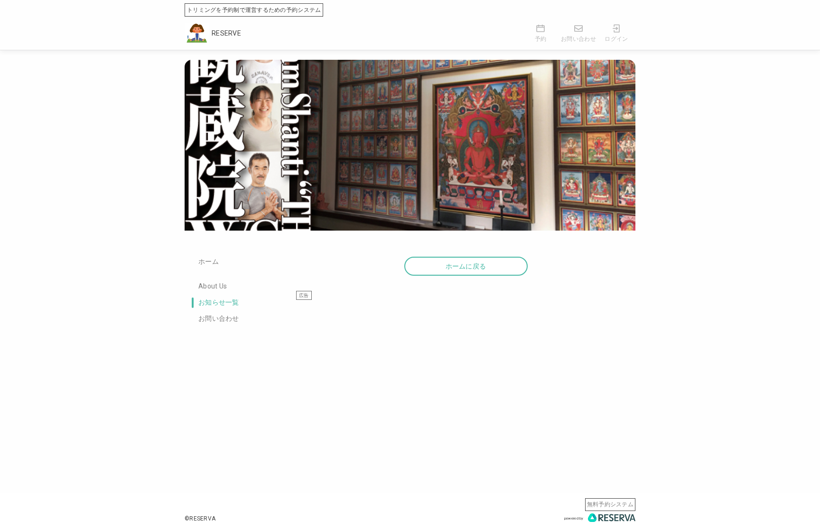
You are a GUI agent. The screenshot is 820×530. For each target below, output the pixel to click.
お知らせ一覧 (218, 302)
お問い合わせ (218, 318)
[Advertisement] (465, 366)
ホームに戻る (466, 266)
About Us (212, 286)
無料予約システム (610, 504)
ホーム (208, 261)
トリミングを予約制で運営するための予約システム (254, 10)
